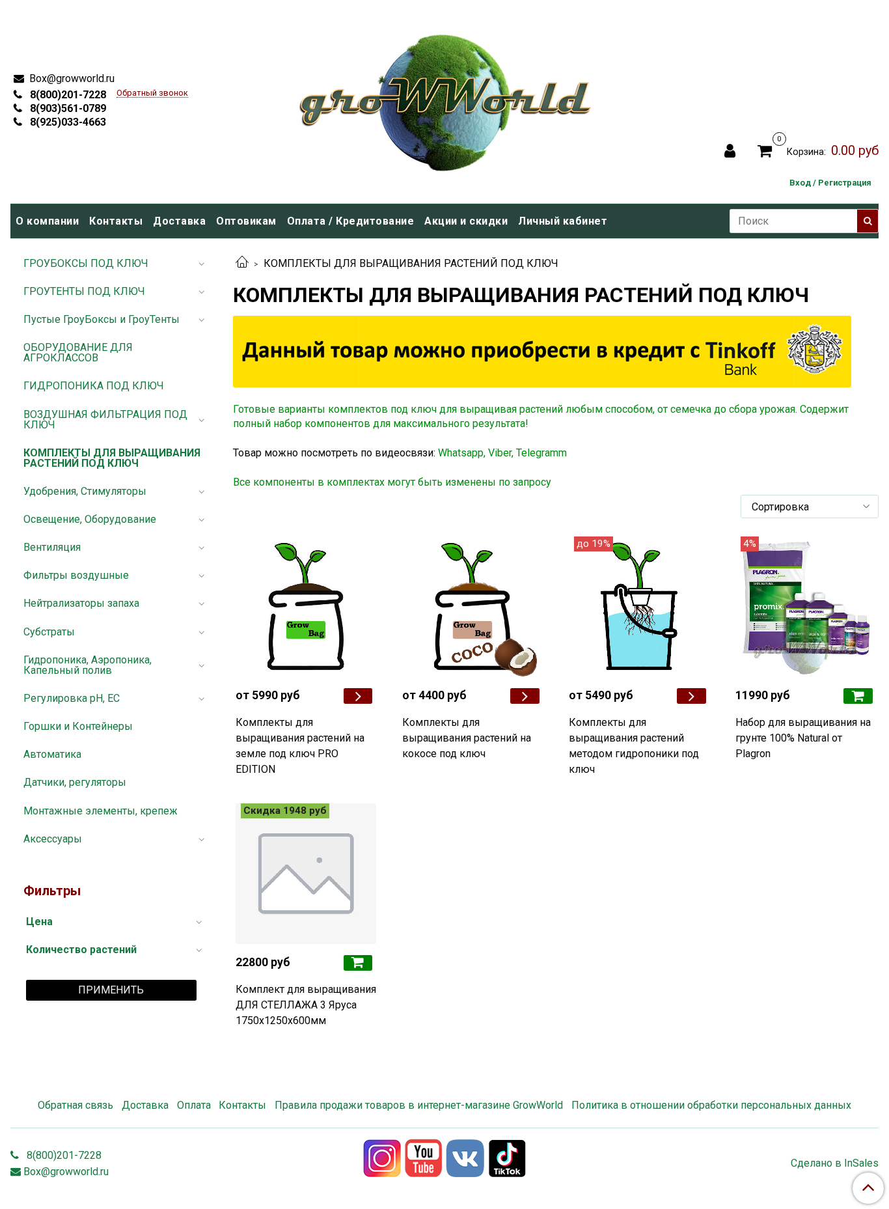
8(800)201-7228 (66, 94)
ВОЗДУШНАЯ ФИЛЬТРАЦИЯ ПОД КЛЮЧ (105, 419)
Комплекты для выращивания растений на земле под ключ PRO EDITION (300, 745)
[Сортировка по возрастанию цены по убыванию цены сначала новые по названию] (810, 506)
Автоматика (52, 754)
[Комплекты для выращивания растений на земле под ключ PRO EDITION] (306, 606)
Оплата (194, 1105)
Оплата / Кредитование (351, 221)
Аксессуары (52, 839)
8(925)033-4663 (66, 122)
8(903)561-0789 (66, 108)
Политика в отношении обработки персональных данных (711, 1105)
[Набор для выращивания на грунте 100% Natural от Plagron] (805, 606)
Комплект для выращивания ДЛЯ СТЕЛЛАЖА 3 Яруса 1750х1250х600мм (306, 1005)
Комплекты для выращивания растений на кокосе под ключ (466, 738)
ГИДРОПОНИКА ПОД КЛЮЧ (93, 386)
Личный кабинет (562, 221)
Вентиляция (52, 547)
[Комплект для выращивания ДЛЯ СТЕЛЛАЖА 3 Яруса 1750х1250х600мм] (306, 873)
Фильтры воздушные (76, 575)
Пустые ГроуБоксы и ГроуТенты (101, 319)
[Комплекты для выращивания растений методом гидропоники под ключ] (639, 606)
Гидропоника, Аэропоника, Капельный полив (87, 665)
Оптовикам (246, 221)
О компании (47, 221)
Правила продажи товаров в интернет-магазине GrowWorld (419, 1105)
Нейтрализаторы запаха (81, 603)
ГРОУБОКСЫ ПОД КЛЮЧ (85, 263)
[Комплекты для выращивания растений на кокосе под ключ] (472, 606)
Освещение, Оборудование (89, 519)
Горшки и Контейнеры (78, 726)
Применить (111, 990)
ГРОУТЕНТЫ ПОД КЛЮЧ (84, 291)
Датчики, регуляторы (74, 782)
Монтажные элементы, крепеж (100, 811)
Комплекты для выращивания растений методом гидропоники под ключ (634, 745)
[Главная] (242, 263)
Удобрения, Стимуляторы (84, 491)
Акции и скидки (466, 221)
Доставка (179, 221)
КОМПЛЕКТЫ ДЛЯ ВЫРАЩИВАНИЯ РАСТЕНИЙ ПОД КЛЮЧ (111, 458)
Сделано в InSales (835, 1163)
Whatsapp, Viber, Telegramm (502, 453)
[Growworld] (445, 98)
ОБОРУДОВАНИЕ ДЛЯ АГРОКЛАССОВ (78, 352)
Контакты (116, 221)
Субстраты (49, 632)
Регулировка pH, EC (71, 698)
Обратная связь (75, 1105)
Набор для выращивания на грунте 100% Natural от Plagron (803, 738)
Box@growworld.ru (71, 78)
